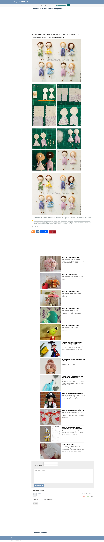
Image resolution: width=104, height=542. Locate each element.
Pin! (53, 232)
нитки (86, 217)
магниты (54, 217)
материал (79, 217)
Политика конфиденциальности (18, 537)
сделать (58, 221)
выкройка (75, 218)
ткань (75, 217)
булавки (66, 218)
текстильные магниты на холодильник (41, 217)
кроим (47, 219)
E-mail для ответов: (38, 465)
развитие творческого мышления (77, 222)
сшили (44, 219)
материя (82, 217)
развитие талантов (57, 223)
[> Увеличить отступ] (54, 468)
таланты (66, 223)
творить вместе (64, 221)
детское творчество (68, 219)
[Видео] (59, 468)
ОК (68, 5)
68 (35, 226)
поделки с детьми (86, 219)
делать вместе (70, 221)
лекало (83, 218)
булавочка (71, 218)
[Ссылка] (63, 468)
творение (44, 221)
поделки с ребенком (38, 221)
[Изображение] (56, 468)
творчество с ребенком (78, 221)
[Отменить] (35, 468)
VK (38, 232)
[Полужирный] (39, 468)
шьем (39, 219)
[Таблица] (61, 468)
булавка (63, 218)
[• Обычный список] (47, 468)
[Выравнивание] (68, 468)
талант (63, 223)
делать (55, 221)
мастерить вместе (37, 222)
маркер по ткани (55, 219)
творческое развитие (55, 222)
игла (45, 218)
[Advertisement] (20, 25)
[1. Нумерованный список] (49, 468)
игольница (54, 218)
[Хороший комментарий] (88, 496)
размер (89, 218)
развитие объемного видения (40, 223)
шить (41, 219)
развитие (48, 222)
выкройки (79, 218)
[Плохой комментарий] (84, 496)
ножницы (89, 217)
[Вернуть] (37, 468)
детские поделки (79, 219)
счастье (70, 223)
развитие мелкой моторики (64, 222)
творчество (61, 219)
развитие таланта (49, 223)
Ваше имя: (36, 462)
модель (50, 219)
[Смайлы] (71, 468)
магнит (50, 217)
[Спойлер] (66, 468)
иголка (39, 218)
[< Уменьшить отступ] (51, 468)
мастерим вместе (86, 221)
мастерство (43, 222)
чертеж (86, 218)
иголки (42, 218)
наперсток (59, 218)
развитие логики (88, 222)
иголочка (50, 218)
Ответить (35, 503)
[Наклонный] (42, 468)
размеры (35, 219)
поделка (51, 221)
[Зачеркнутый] (44, 468)
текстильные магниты (69, 217)
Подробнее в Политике (61, 5)
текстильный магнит (60, 217)
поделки (74, 219)
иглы (47, 218)
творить (48, 221)
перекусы (35, 218)
